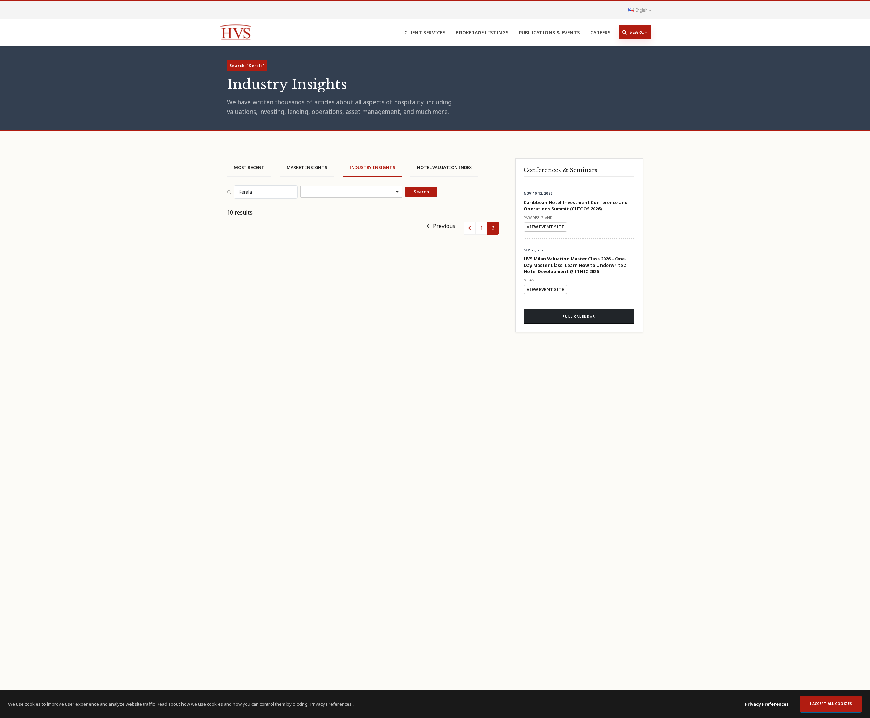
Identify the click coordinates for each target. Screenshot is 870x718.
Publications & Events (549, 32)
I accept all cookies (831, 703)
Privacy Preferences (767, 704)
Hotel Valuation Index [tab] (444, 167)
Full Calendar (579, 316)
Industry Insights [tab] (372, 167)
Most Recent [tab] (249, 167)
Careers (600, 32)
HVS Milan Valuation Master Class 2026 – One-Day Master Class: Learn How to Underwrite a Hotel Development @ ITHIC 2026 (575, 265)
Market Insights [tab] (306, 167)
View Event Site (545, 227)
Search (638, 32)
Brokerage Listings (482, 32)
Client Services (425, 32)
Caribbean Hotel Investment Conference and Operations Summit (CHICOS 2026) (576, 205)
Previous (443, 226)
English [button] (641, 10)
